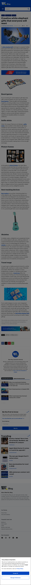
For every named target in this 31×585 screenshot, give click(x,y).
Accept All (15, 573)
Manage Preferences (15, 577)
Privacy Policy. (20, 568)
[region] (15, 571)
